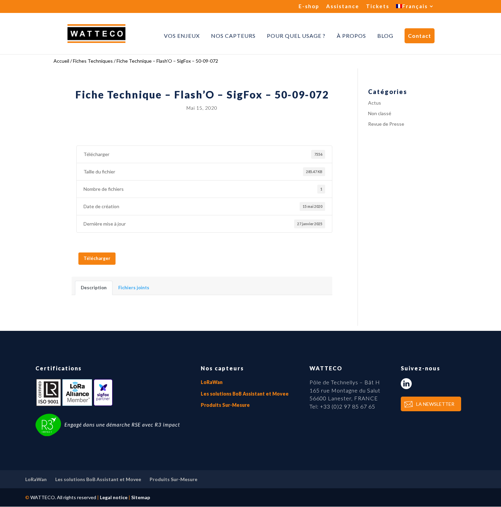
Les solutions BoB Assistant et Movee (245, 394)
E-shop (309, 6)
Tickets (377, 6)
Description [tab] (94, 287)
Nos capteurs (233, 36)
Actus (374, 103)
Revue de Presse (386, 124)
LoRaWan (212, 382)
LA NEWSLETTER (435, 404)
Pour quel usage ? (296, 36)
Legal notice (113, 497)
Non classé (379, 113)
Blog (385, 36)
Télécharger (97, 258)
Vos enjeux (182, 36)
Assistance (342, 6)
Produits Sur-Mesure (225, 405)
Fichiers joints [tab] (133, 287)
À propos (351, 36)
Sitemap (140, 497)
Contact (419, 35)
